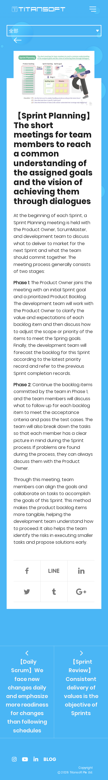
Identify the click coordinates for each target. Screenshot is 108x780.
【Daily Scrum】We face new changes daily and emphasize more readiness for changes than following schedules (27, 696)
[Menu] (92, 9)
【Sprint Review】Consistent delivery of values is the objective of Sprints (81, 687)
